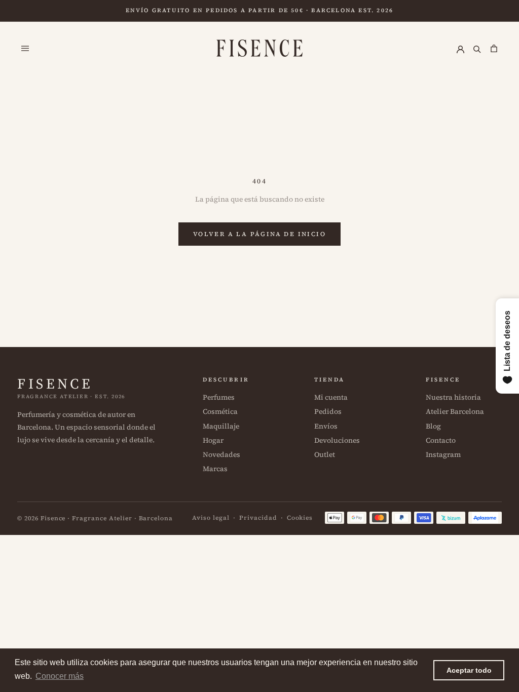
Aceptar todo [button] (469, 670)
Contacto (441, 440)
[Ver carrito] (494, 48)
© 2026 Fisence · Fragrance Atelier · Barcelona (95, 518)
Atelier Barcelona (455, 411)
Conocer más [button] (59, 676)
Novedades (221, 454)
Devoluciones (337, 440)
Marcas (215, 469)
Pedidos (328, 411)
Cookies (300, 518)
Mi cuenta (331, 397)
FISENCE (55, 383)
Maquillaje (221, 426)
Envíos (326, 426)
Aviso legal (211, 518)
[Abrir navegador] (25, 48)
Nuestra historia (453, 397)
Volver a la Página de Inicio (259, 234)
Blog (433, 426)
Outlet (324, 454)
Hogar (213, 440)
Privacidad (258, 518)
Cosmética (220, 411)
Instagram (443, 454)
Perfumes (219, 397)
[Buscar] (477, 48)
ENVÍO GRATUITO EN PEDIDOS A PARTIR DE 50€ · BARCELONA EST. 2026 (260, 10)
